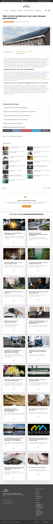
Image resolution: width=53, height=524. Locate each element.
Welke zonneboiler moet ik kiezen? (26, 123)
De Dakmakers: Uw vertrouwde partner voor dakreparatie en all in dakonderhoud (38, 439)
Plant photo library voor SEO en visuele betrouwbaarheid (13, 380)
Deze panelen (20, 64)
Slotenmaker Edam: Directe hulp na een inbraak (41, 157)
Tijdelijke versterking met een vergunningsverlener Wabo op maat (37, 351)
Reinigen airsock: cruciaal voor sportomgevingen (37, 380)
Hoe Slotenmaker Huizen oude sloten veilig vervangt (13, 263)
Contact (37, 500)
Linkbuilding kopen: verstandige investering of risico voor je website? (39, 506)
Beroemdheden (39, 496)
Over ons (37, 490)
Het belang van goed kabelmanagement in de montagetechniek (11, 410)
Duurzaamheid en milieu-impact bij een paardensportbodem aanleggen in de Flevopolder (13, 439)
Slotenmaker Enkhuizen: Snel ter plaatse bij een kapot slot (17, 166)
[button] (46, 10)
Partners (6, 10)
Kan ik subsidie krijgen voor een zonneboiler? (26, 119)
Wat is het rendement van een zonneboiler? (26, 107)
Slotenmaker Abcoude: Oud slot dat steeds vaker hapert (17, 180)
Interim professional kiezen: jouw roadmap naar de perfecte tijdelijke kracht (38, 322)
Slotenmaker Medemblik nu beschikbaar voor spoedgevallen (17, 152)
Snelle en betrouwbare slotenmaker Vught (10, 321)
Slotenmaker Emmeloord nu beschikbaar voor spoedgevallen (42, 171)
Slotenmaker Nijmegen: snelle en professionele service (38, 263)
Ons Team (38, 492)
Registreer (38, 502)
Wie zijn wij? (20, 10)
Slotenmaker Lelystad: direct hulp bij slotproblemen (38, 292)
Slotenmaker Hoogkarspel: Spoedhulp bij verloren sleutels (41, 152)
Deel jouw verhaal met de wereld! (26, 200)
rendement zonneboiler (17, 136)
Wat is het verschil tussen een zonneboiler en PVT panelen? (26, 111)
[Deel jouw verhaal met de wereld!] (26, 196)
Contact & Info (37, 10)
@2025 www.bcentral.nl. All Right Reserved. (11, 521)
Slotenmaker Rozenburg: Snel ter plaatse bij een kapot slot (41, 175)
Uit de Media (13, 10)
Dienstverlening (9, 21)
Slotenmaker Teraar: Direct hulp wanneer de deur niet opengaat (17, 147)
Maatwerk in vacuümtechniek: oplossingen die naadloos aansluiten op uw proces (13, 351)
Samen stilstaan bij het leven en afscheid (13, 292)
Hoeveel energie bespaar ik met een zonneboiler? (26, 115)
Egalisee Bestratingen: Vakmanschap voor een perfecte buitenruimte (38, 234)
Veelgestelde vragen (20, 53)
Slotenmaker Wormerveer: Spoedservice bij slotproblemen (42, 147)
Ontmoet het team (28, 10)
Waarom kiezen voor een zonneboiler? (24, 51)
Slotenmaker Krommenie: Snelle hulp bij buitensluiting (17, 157)
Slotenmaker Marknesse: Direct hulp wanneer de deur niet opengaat (41, 166)
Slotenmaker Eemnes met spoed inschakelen (15, 171)
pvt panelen (9, 136)
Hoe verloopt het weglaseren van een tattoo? (38, 409)
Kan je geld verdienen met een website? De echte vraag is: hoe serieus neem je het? (39, 513)
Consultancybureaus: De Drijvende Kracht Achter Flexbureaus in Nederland (14, 468)
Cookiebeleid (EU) (45, 521)
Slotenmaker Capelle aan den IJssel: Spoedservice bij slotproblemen (16, 175)
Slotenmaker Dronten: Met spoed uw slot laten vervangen (42, 161)
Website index (36, 521)
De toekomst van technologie (37, 467)
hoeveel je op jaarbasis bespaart (33, 79)
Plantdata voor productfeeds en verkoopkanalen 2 (13, 234)
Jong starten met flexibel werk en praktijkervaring (15, 161)
